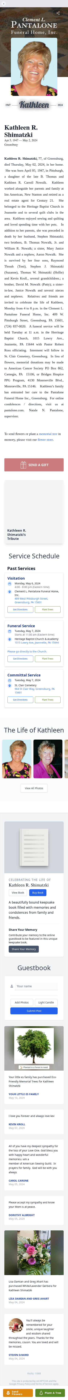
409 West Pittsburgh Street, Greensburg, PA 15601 (31, 600)
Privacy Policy (24, 1383)
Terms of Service (44, 1383)
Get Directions (20, 609)
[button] (34, 1048)
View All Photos (34, 788)
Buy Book (37, 892)
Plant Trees (47, 609)
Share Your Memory (24, 949)
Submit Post (34, 1011)
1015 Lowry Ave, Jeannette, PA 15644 (37, 642)
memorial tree (48, 433)
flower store (45, 439)
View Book (18, 892)
